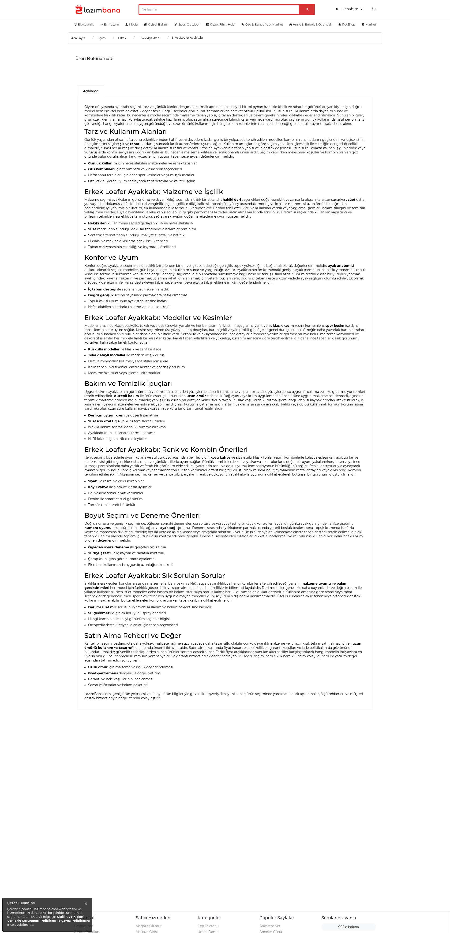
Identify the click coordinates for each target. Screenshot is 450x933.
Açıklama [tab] (90, 91)
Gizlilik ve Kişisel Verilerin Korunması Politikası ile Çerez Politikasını (48, 918)
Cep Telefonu (208, 926)
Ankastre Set (269, 926)
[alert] (47, 915)
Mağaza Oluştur (149, 926)
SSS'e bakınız (349, 927)
